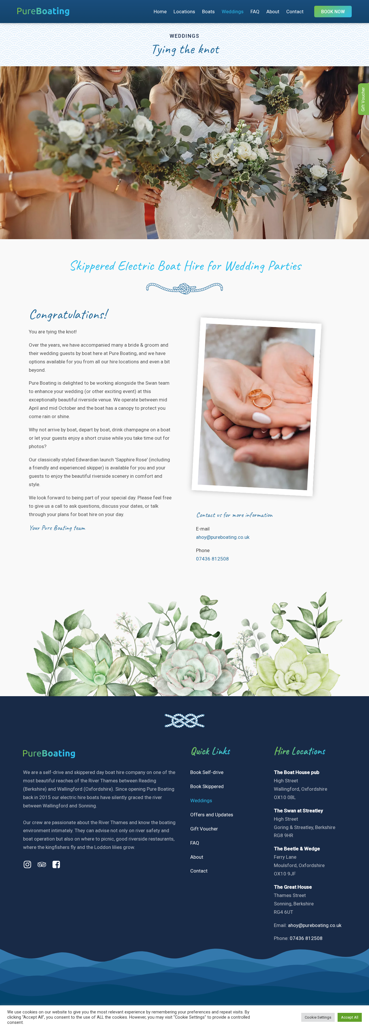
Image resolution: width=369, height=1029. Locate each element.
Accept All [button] (349, 1017)
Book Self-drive (206, 772)
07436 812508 (212, 559)
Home (160, 11)
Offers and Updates (211, 814)
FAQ (255, 11)
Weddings (233, 11)
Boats (208, 11)
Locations (184, 11)
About (272, 11)
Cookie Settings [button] (318, 1017)
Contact (295, 11)
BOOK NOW (333, 11)
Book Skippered (207, 786)
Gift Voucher (204, 829)
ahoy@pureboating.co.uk (222, 537)
